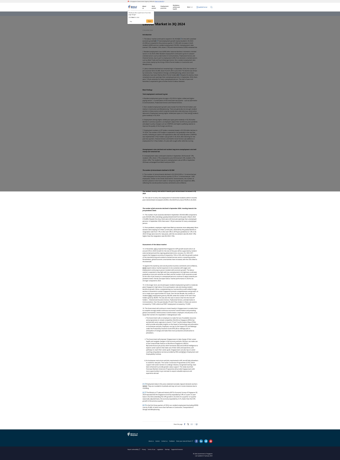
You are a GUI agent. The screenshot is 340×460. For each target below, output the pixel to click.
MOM (144, 268)
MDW (145, 386)
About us (144, 7)
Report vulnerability (133, 449)
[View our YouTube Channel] (210, 441)
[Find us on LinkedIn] (201, 441)
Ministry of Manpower (134, 435)
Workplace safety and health (176, 7)
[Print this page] (196, 424)
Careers (157, 441)
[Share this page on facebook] (184, 424)
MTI (155, 249)
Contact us (164, 441)
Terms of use (151, 449)
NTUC (184, 352)
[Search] (211, 7)
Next (149, 21)
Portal (202, 7)
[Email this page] (191, 424)
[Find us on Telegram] (206, 441)
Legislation (160, 449)
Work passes (154, 7)
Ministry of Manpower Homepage (135, 7)
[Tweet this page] (188, 424)
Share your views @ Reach (183, 441)
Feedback (172, 441)
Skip (131, 21)
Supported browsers (177, 449)
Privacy (144, 449)
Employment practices (165, 7)
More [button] (188, 7)
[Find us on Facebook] (196, 441)
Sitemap (167, 449)
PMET (150, 296)
